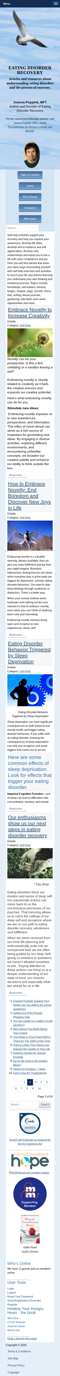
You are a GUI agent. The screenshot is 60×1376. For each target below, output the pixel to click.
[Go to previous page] (19, 1080)
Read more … (17, 475)
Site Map (13, 1358)
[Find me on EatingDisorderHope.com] (30, 1161)
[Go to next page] (45, 1086)
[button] (55, 3)
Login (10, 1288)
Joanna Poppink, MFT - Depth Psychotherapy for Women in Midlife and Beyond (30, 127)
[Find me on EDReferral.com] (30, 1173)
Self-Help (25, 325)
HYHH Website (16, 1322)
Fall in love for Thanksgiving (29, 1073)
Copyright (13, 1372)
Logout (11, 1292)
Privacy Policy (16, 1365)
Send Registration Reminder (24, 1300)
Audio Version (30, 1251)
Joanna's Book (16, 1326)
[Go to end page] (49, 1086)
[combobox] (22, 228)
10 (39, 1088)
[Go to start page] (15, 1080)
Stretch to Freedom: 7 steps (29, 1069)
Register (12, 1304)
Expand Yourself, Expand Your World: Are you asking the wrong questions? (32, 1005)
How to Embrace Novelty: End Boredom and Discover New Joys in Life (29, 496)
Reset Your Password (20, 1296)
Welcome (12, 1318)
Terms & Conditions (19, 1351)
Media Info (13, 1330)
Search (45, 1104)
